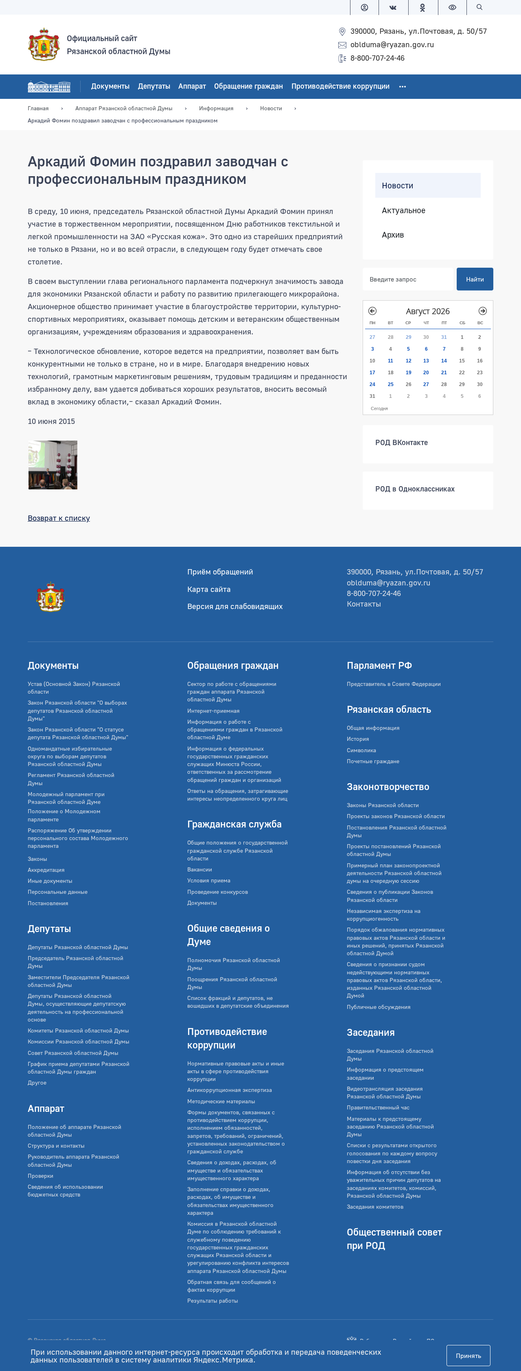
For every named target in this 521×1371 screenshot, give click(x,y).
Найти (475, 279)
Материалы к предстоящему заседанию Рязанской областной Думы (390, 1126)
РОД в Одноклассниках (415, 488)
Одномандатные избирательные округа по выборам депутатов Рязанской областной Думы (70, 756)
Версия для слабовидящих (235, 606)
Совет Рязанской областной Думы (73, 1052)
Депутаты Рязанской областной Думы (78, 946)
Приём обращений (220, 571)
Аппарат (192, 86)
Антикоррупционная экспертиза (229, 1089)
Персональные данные (58, 891)
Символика (361, 750)
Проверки (40, 1175)
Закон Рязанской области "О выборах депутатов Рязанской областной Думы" (77, 710)
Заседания (371, 1032)
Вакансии (199, 869)
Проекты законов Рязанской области (396, 815)
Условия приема (208, 880)
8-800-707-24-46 (377, 57)
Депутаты (154, 86)
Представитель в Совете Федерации (394, 683)
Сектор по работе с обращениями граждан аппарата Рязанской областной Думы (231, 691)
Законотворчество (388, 786)
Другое (37, 1082)
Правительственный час (378, 1107)
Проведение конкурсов (217, 891)
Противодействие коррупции (340, 86)
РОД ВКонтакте (401, 442)
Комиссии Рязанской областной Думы (78, 1041)
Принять (468, 1355)
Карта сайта (209, 589)
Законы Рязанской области (383, 804)
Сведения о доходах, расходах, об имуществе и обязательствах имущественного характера (231, 1170)
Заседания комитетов (375, 1206)
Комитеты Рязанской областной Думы (78, 1030)
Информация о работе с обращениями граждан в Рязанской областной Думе (234, 729)
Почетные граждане (373, 761)
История (358, 738)
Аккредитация (46, 869)
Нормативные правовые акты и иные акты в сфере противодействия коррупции (235, 1071)
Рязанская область (389, 709)
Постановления (48, 902)
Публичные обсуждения (379, 1006)
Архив (393, 234)
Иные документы (50, 880)
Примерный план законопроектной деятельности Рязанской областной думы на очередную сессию (394, 873)
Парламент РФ (379, 665)
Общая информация (373, 727)
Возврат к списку (59, 517)
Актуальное (403, 210)
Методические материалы (221, 1101)
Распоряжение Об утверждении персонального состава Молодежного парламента (78, 838)
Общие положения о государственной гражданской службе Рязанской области (237, 850)
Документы (110, 86)
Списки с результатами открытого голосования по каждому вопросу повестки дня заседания (392, 1153)
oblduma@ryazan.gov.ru (392, 44)
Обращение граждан (248, 86)
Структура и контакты (56, 1145)
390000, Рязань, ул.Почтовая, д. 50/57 (418, 30)
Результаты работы (212, 1300)
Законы (37, 858)
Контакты (364, 603)
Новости (397, 185)
